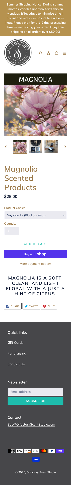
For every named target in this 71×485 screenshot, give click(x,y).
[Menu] (65, 52)
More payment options (35, 264)
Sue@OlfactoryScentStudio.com (31, 424)
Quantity (10, 223)
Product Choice (14, 208)
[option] (20, 146)
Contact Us (16, 364)
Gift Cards (15, 342)
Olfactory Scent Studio (41, 472)
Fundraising (17, 353)
